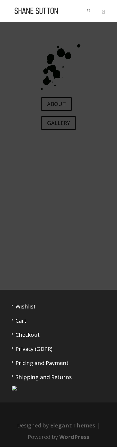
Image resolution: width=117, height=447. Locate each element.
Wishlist (26, 306)
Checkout (28, 334)
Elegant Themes (72, 425)
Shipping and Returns (44, 377)
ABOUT (56, 104)
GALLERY (58, 123)
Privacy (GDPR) (34, 348)
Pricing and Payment (42, 363)
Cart (21, 320)
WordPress (74, 436)
